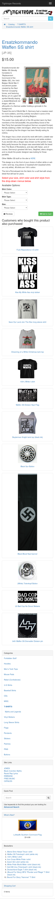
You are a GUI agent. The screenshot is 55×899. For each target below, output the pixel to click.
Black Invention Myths (13, 771)
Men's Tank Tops (11, 669)
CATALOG (8, 781)
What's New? (9, 815)
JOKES (7, 768)
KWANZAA (8, 776)
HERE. (33, 158)
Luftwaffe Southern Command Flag (27, 834)
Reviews (9, 214)
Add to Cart (46, 214)
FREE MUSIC (9, 778)
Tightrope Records (11, 3)
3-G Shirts (8, 685)
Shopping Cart (10, 885)
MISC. (6, 701)
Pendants (8, 733)
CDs (5, 695)
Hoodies (7, 663)
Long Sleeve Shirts (11, 722)
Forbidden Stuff (10, 658)
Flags (6, 727)
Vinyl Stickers (9, 717)
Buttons (7, 754)
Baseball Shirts (10, 690)
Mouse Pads (9, 674)
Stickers (7, 738)
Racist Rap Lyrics (11, 773)
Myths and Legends (12, 711)
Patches (7, 743)
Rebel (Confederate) (12, 679)
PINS (6, 749)
